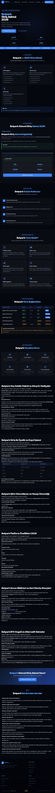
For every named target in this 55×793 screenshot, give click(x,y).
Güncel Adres (25, 2)
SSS (43, 2)
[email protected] (10, 611)
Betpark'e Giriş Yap (28, 175)
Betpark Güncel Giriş (9, 30)
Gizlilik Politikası (32, 778)
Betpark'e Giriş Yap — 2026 (28, 679)
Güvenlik (3, 781)
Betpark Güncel (32, 767)
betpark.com (13, 790)
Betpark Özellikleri (5, 778)
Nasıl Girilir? (31, 769)
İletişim (30, 785)
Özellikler (38, 2)
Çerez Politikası (32, 783)
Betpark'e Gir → (49, 2)
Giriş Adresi (31, 771)
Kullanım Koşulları (32, 781)
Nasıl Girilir (31, 2)
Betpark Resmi (4, 785)
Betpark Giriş (17, 2)
